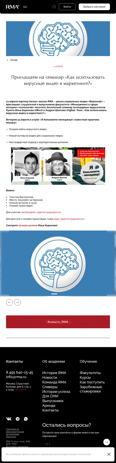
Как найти (20, 389)
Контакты (50, 410)
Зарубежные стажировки (91, 389)
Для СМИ (50, 396)
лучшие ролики (28, 225)
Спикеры (50, 387)
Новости (49, 377)
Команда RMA (54, 382)
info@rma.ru (16, 377)
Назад (13, 60)
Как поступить (92, 382)
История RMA (54, 373)
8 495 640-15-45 (19, 372)
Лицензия (11, 437)
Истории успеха (56, 391)
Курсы (85, 377)
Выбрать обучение (94, 6)
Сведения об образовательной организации (15, 432)
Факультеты (90, 373)
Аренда (48, 405)
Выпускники (52, 401)
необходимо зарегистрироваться (41, 212)
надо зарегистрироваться (69, 218)
